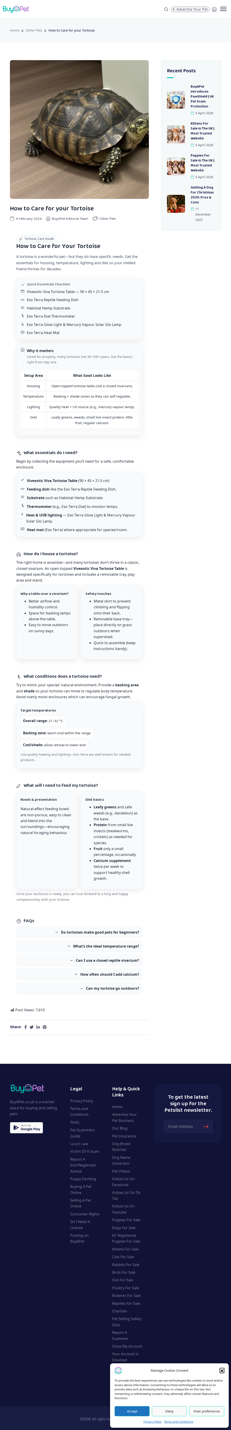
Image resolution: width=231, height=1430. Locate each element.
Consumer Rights (85, 1214)
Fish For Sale (122, 1280)
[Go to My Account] (214, 9)
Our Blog (119, 1128)
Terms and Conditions (178, 1422)
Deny (169, 1411)
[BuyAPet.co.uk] (16, 9)
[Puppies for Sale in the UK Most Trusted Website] (176, 166)
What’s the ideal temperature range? (106, 946)
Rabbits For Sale (125, 1264)
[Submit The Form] (206, 1126)
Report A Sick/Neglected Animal (83, 1165)
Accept (132, 1411)
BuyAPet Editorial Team (70, 218)
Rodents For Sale (126, 1295)
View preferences (206, 1411)
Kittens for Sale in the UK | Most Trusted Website (202, 131)
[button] (222, 1370)
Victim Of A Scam (84, 1151)
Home (14, 30)
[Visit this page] (25, 1027)
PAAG (74, 1122)
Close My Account (127, 1346)
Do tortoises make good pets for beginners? (100, 932)
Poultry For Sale (125, 1287)
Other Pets (34, 30)
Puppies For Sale (126, 1219)
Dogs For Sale (124, 1227)
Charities (119, 1311)
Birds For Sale (123, 1272)
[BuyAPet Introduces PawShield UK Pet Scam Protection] (176, 100)
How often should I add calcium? (109, 974)
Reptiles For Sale (126, 1303)
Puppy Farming (83, 1178)
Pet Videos (121, 1171)
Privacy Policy (152, 1422)
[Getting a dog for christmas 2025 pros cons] (176, 204)
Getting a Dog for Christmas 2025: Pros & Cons (202, 195)
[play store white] (26, 1127)
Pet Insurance (124, 1136)
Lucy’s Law (79, 1143)
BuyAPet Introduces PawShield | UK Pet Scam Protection (202, 97)
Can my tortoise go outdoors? (112, 988)
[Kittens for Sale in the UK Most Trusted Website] (176, 134)
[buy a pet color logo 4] (27, 1088)
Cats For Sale (123, 1256)
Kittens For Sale (125, 1249)
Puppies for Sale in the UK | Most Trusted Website (202, 163)
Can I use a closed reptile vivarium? (107, 960)
